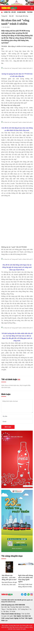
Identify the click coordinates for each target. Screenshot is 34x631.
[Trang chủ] (1, 12)
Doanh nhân (21, 12)
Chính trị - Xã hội (10, 12)
